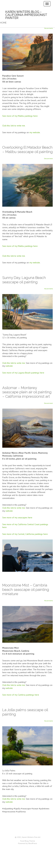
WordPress (32, 843)
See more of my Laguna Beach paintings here (23, 372)
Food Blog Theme (27, 841)
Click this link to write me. (13, 125)
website (9, 366)
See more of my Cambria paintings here (20, 694)
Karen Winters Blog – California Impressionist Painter (26, 15)
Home (3, 22)
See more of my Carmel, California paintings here (25, 534)
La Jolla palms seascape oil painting (25, 712)
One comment (48, 158)
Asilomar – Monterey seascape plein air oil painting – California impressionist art (26, 392)
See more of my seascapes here (17, 517)
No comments (48, 28)
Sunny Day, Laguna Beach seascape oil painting (24, 279)
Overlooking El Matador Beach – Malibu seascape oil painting (27, 149)
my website (34, 132)
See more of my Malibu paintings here (20, 116)
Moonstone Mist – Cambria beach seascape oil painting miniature (25, 589)
